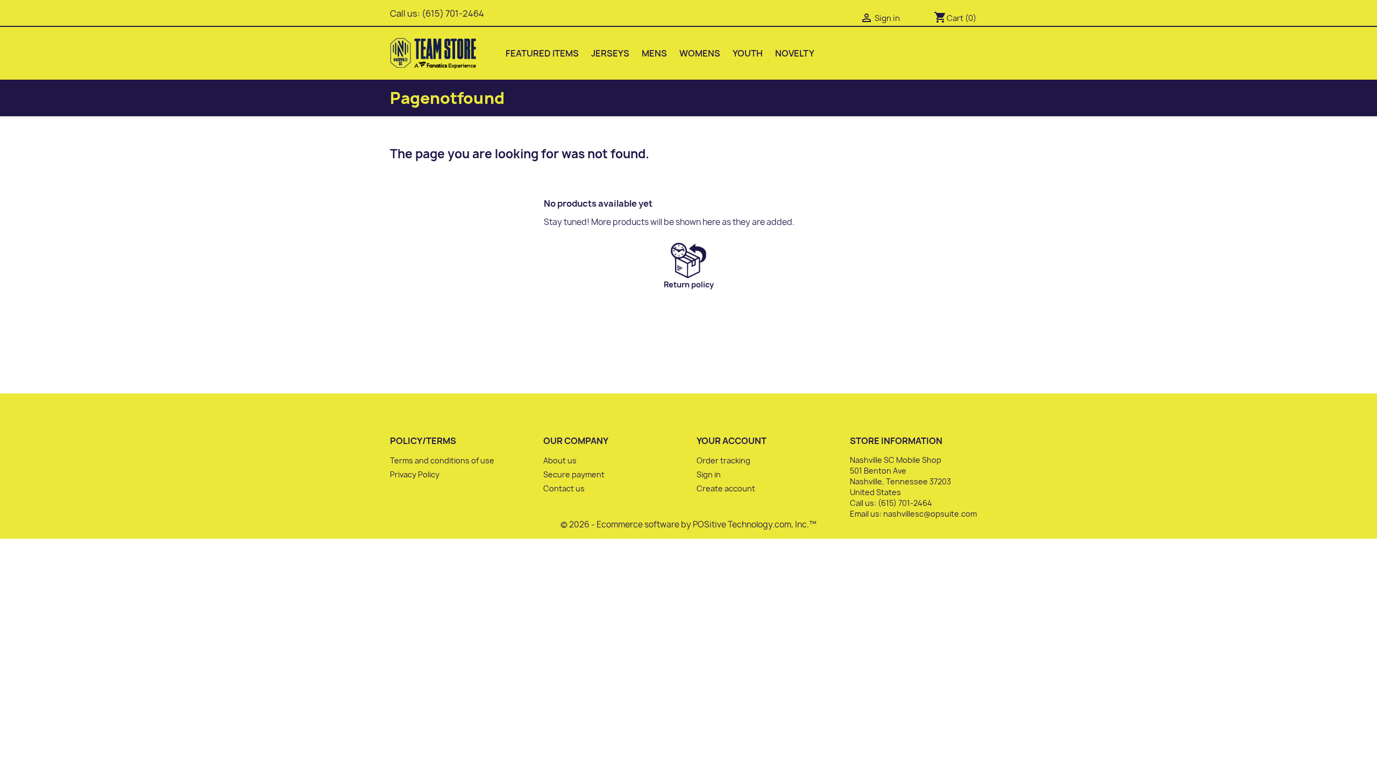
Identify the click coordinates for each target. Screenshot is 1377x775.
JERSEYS (610, 53)
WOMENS (699, 53)
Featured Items (542, 53)
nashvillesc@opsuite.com (930, 514)
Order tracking (723, 460)
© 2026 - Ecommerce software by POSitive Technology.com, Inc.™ (688, 524)
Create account (726, 488)
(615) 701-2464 (453, 13)
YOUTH (748, 53)
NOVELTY (794, 53)
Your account (731, 441)
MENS (654, 53)
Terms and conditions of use (442, 460)
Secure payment (574, 474)
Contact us (564, 488)
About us (560, 460)
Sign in (709, 474)
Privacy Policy (414, 474)
